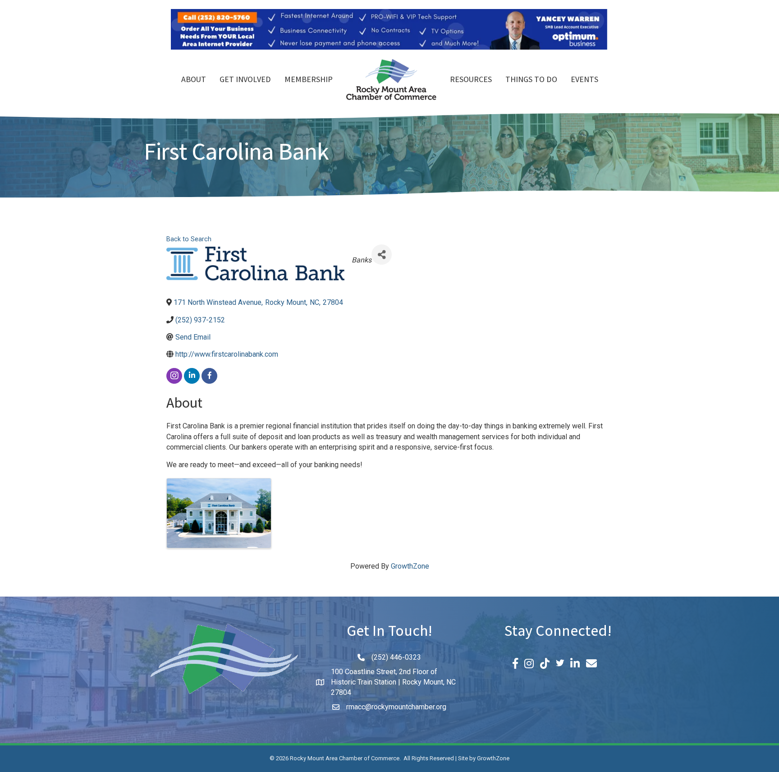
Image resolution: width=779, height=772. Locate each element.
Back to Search (188, 239)
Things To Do (531, 80)
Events (584, 80)
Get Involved (245, 80)
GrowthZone (410, 566)
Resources (471, 80)
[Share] (381, 254)
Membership (308, 80)
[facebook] (209, 376)
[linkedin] (192, 376)
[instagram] (174, 376)
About (193, 80)
